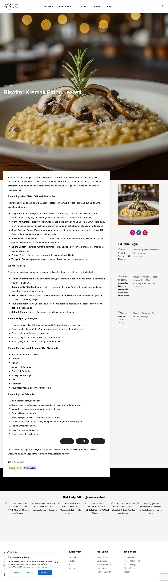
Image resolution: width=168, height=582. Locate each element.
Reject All (30, 572)
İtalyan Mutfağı (30, 468)
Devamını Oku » (138, 256)
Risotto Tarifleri (15, 468)
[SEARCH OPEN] (163, 6)
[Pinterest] (145, 232)
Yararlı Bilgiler (8, 85)
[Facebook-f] (138, 232)
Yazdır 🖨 (67, 441)
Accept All (44, 572)
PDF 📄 (82, 441)
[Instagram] (132, 232)
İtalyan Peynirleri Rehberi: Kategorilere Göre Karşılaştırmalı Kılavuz (145, 280)
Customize (15, 572)
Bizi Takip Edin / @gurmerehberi (84, 497)
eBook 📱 (98, 441)
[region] (30, 565)
